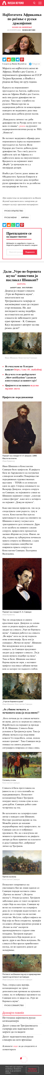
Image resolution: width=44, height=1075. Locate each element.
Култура (21, 284)
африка (25, 217)
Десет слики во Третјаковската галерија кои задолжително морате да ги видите (20, 1028)
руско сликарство (14, 1005)
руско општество (13, 211)
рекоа (22, 126)
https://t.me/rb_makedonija (28, 370)
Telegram (36, 64)
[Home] (4, 3)
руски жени (10, 217)
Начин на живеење (22, 27)
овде (15, 1046)
